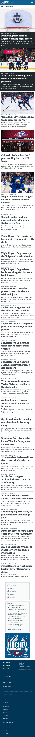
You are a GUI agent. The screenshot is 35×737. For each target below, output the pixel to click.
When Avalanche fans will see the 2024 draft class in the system (17, 460)
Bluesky (12, 594)
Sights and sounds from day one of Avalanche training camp (16, 422)
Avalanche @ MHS (7, 686)
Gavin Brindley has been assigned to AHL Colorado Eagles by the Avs (15, 220)
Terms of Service (7, 733)
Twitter (12, 588)
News (4, 679)
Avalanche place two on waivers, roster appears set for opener (16, 403)
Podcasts (5, 674)
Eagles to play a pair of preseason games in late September (16, 628)
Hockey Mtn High (7, 676)
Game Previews (6, 662)
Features (5, 671)
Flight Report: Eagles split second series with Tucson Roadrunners (15, 365)
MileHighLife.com (7, 702)
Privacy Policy (6, 730)
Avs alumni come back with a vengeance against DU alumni (15, 621)
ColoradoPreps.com (7, 700)
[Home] (7, 2)
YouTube (12, 597)
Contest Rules (6, 728)
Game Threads (6, 665)
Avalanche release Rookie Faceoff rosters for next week (17, 497)
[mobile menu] (32, 2)
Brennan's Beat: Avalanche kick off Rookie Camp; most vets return (16, 441)
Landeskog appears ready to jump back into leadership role (16, 515)
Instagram (13, 591)
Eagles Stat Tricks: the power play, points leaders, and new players (17, 327)
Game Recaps (6, 668)
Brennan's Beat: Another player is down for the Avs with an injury (15, 291)
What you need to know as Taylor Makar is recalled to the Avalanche (15, 384)
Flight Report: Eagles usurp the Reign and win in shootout (17, 255)
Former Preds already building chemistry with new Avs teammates (17, 625)
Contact (4, 725)
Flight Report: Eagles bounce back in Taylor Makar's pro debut (16, 569)
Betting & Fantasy (7, 682)
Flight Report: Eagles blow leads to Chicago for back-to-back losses (16, 272)
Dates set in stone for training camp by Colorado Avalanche (17, 532)
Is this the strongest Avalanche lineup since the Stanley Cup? (15, 479)
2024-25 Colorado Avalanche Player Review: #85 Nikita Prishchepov (16, 550)
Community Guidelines (8, 722)
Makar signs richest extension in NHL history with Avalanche (17, 606)
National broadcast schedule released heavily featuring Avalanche (17, 613)
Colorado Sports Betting (9, 689)
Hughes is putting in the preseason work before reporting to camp (17, 610)
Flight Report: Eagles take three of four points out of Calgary (15, 346)
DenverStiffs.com (7, 697)
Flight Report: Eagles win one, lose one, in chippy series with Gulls (17, 239)
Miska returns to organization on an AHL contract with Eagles (17, 617)
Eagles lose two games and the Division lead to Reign (15, 309)
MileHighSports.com (7, 694)
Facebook (13, 585)
